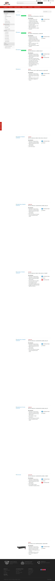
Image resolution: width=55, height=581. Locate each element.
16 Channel (7, 35)
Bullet (6, 14)
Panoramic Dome (8, 16)
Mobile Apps (18, 573)
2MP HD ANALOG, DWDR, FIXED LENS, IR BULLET (37, 138)
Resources (24, 7)
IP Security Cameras (7, 570)
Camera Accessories (8, 46)
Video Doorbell (7, 22)
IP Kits (5, 43)
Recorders (6, 27)
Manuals (43, 38)
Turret (6, 19)
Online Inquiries (30, 572)
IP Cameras (6, 13)
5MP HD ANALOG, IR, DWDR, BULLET (35, 50)
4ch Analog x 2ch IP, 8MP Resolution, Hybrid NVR (37, 543)
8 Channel (6, 33)
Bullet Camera (7, 25)
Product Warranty (18, 570)
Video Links (17, 571)
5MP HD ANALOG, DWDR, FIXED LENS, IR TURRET (38, 273)
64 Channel (7, 38)
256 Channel (7, 41)
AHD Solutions (6, 24)
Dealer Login (39, 0)
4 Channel (6, 32)
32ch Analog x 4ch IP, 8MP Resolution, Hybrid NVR (38, 70)
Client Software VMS (19, 572)
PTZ (5, 18)
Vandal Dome (7, 21)
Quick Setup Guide (46, 57)
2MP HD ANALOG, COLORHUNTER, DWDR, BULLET (38, 340)
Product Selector (37, 7)
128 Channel (7, 39)
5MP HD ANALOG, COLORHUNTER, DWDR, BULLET (38, 205)
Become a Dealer (51, 0)
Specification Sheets (46, 19)
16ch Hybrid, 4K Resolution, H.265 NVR (35, 16)
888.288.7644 (45, 0)
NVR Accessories (8, 47)
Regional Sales (6, 575)
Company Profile (30, 571)
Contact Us (43, 561)
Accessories (6, 44)
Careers (29, 574)
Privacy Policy (49, 579)
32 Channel (7, 36)
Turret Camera (7, 29)
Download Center (28, 561)
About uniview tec (31, 570)
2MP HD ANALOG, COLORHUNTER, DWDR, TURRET (38, 475)
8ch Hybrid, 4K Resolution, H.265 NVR (35, 33)
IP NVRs (5, 30)
